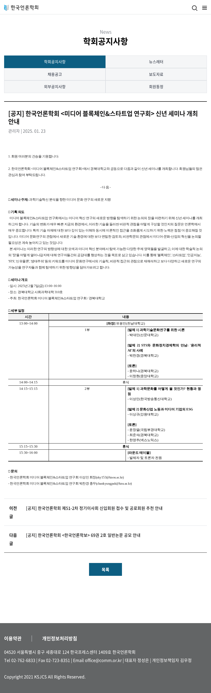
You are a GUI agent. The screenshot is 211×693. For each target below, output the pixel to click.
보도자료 (156, 74)
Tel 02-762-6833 (19, 660)
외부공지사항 (55, 86)
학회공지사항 (55, 61)
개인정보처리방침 (59, 638)
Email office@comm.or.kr (97, 660)
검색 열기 (195, 8)
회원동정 (156, 86)
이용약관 (13, 638)
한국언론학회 (21, 8)
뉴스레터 (156, 61)
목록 (105, 569)
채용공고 (55, 74)
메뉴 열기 (204, 8)
